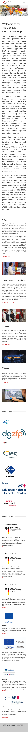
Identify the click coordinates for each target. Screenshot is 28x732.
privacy (4, 725)
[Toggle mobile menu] (24, 1)
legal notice (22, 724)
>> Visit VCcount (6, 382)
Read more (5, 546)
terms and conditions (11, 725)
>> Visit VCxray (6, 256)
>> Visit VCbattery (6, 344)
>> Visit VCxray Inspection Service (10, 302)
